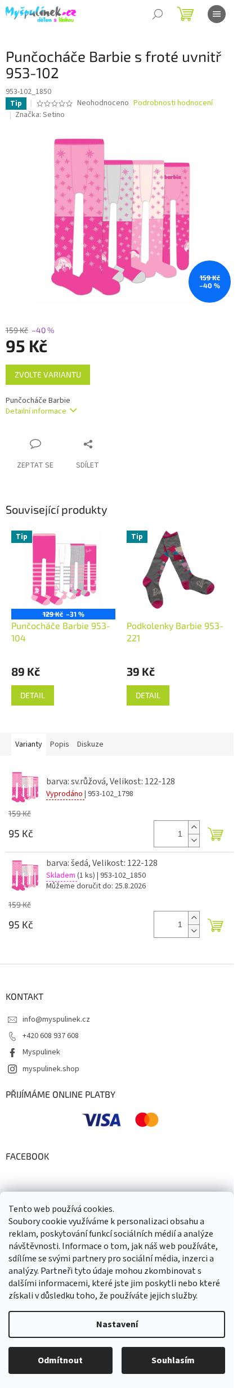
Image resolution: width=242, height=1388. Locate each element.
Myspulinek (41, 1052)
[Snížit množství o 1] (193, 840)
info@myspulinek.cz (56, 1019)
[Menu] (216, 14)
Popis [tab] (59, 744)
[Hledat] (157, 14)
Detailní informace (36, 411)
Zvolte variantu (48, 374)
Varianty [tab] (28, 744)
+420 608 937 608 (51, 1035)
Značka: (40, 114)
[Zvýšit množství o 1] (193, 827)
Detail (32, 695)
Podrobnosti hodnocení (173, 103)
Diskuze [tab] (90, 744)
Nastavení (117, 1324)
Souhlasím (173, 1360)
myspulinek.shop (51, 1069)
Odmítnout (60, 1360)
